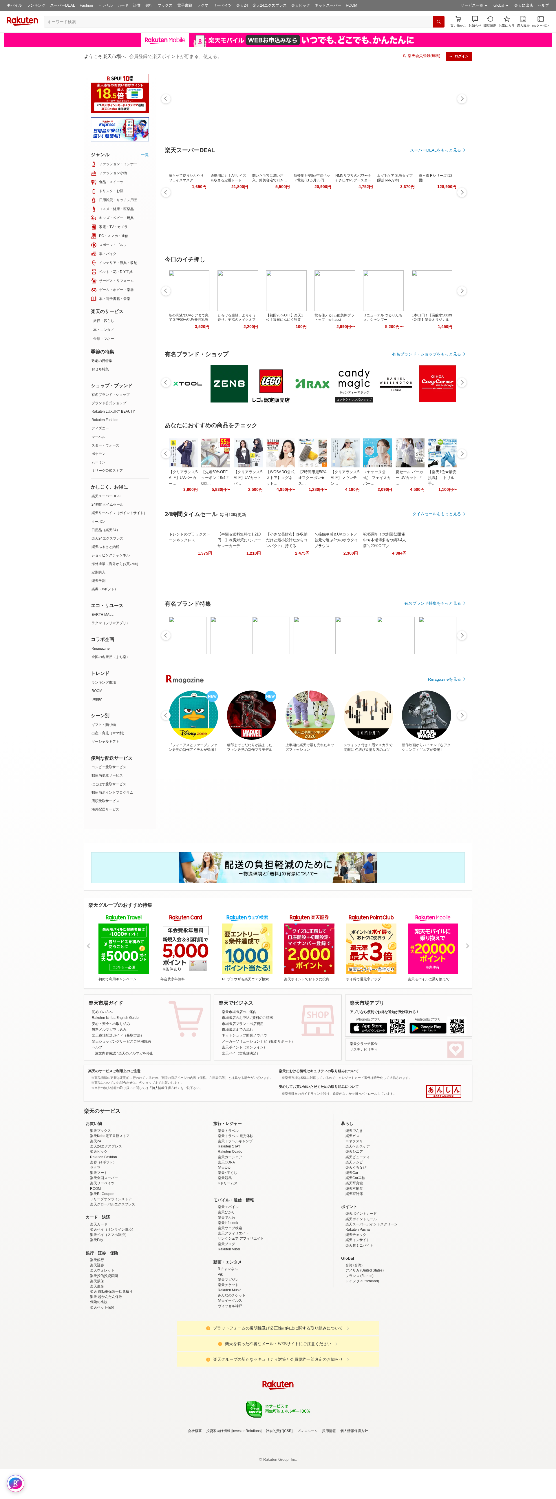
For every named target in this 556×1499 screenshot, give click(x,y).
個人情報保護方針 (354, 1482)
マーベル (98, 437)
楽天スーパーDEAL (107, 496)
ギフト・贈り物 (104, 725)
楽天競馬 (225, 1229)
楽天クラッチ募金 (364, 1044)
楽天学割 (98, 581)
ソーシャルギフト (105, 742)
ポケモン (98, 454)
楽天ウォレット (102, 1321)
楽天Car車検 (355, 1229)
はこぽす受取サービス (109, 784)
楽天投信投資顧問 (104, 1327)
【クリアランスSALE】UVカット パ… (248, 478)
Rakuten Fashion (105, 420)
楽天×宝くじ (227, 1223)
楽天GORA (226, 1213)
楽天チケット (228, 1336)
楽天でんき (354, 1181)
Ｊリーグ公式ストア (107, 471)
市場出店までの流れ (237, 1030)
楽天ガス (352, 1187)
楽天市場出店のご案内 (239, 1012)
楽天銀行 (97, 1311)
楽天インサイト (357, 1291)
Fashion (86, 5)
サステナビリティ (364, 1050)
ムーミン (98, 462)
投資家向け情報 (218, 1482)
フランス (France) (359, 1327)
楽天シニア (354, 1202)
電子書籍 (184, 5)
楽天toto (224, 1218)
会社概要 (195, 1482)
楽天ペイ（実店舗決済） (241, 1053)
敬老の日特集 (102, 361)
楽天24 (242, 5)
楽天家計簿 (354, 1245)
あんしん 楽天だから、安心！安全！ (443, 1091)
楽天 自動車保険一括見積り (111, 1342)
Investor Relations (246, 1482)
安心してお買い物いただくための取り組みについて (319, 1087)
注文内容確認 (105, 1053)
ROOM (351, 5)
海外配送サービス (105, 809)
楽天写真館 (354, 1234)
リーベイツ (222, 5)
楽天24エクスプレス (270, 5)
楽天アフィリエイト (233, 1284)
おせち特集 (100, 369)
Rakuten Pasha (357, 1280)
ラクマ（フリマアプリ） (111, 623)
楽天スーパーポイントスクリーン (371, 1275)
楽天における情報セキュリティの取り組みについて (319, 1071)
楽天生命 (97, 1337)
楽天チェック (355, 1285)
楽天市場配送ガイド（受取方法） (118, 1035)
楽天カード (98, 1275)
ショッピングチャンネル (111, 555)
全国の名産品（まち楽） (111, 657)
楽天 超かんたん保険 (106, 1347)
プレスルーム (307, 1482)
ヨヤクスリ (354, 1192)
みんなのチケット (232, 1346)
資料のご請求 (262, 1018)
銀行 (149, 5)
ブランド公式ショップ (109, 403)
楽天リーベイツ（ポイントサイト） (119, 513)
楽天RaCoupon (102, 1245)
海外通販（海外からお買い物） (116, 564)
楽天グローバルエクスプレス (112, 1255)
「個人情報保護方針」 (164, 1088)
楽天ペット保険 (102, 1358)
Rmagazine (101, 648)
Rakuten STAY (229, 1197)
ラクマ (202, 5)
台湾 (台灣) (354, 1316)
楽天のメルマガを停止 (135, 1053)
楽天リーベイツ (102, 1234)
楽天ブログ (226, 1295)
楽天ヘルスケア (357, 1197)
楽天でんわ (226, 1268)
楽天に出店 (523, 5)
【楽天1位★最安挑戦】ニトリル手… (442, 478)
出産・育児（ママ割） (109, 733)
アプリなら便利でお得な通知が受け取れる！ (384, 1012)
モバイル (14, 5)
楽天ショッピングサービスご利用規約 (121, 1041)
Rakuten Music (229, 1341)
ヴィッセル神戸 (230, 1357)
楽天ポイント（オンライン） (244, 1047)
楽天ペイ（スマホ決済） (109, 1285)
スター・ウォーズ (105, 445)
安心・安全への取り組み (111, 1024)
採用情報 (329, 1482)
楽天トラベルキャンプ (235, 1192)
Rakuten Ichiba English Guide (115, 1018)
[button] (475, 22)
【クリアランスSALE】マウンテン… (345, 478)
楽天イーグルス (230, 1351)
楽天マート (98, 1223)
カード (123, 5)
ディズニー (100, 428)
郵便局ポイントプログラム (112, 793)
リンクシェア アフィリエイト (241, 1289)
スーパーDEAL (62, 5)
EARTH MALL (103, 615)
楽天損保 (97, 1332)
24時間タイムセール (107, 504)
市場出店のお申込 (236, 1018)
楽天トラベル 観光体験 (235, 1187)
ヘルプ (543, 5)
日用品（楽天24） (106, 530)
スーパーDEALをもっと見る (435, 150)
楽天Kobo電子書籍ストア (110, 1187)
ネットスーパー (328, 5)
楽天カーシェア (230, 1208)
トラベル (105, 5)
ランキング (36, 5)
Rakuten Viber (229, 1300)
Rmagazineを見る (444, 679)
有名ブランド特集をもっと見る (432, 603)
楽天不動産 (354, 1239)
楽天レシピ (354, 1213)
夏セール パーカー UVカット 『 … (409, 478)
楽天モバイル (228, 1258)
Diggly (97, 699)
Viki (221, 1325)
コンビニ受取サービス (109, 767)
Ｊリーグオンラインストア (111, 1250)
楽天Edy (96, 1291)
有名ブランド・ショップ (111, 395)
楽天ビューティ (357, 1208)
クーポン (98, 522)
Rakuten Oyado (230, 1202)
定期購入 (98, 572)
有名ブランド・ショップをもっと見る (426, 354)
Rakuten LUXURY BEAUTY (113, 411)
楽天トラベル (228, 1181)
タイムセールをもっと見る (436, 513)
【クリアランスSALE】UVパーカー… (183, 478)
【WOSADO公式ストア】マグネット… (280, 478)
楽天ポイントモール (361, 1270)
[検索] (439, 22)
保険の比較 (98, 1353)
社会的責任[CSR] (279, 1482)
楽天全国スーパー (104, 1229)
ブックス (165, 5)
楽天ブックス (100, 1181)
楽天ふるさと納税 (105, 547)
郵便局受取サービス (107, 775)
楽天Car (351, 1223)
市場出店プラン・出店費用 (243, 1024)
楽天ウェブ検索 (230, 1279)
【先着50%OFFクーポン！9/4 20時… (214, 478)
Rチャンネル (228, 1320)
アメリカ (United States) (364, 1321)
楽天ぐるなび (355, 1218)
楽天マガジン (228, 1330)
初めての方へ (102, 1012)
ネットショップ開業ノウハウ (244, 1035)
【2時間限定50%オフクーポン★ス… (312, 478)
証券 (137, 5)
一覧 (145, 154)
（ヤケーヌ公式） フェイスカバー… (377, 478)
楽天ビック (300, 5)
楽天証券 (97, 1316)
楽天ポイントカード (361, 1264)
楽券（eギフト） (105, 589)
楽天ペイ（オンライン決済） (112, 1280)
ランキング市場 (104, 682)
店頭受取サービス (105, 801)
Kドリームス (227, 1234)
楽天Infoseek (228, 1274)
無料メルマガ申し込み (109, 1030)
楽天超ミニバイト (359, 1296)
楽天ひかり (226, 1263)
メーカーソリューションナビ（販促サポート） (258, 1041)
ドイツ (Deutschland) (362, 1332)
